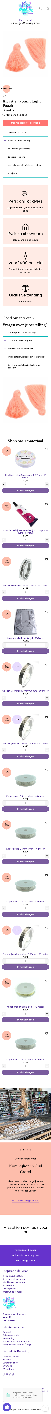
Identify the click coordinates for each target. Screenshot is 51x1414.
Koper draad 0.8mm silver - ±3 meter (25, 1059)
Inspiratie (7, 1359)
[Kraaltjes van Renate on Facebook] (4, 1375)
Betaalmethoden (11, 1335)
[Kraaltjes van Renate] (25, 8)
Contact (7, 1332)
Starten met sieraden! (14, 1279)
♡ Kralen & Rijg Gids (13, 1276)
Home (22, 20)
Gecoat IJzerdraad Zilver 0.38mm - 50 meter (25, 690)
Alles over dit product (17, 132)
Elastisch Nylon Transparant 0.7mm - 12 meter (25, 476)
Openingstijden (10, 1362)
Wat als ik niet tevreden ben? (21, 348)
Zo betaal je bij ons (16, 157)
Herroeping (8, 1338)
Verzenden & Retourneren (16, 1341)
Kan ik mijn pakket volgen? (20, 340)
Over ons (7, 1365)
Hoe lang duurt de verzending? (22, 332)
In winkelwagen (25, 490)
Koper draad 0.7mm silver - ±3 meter (25, 901)
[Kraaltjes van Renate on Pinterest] (10, 1375)
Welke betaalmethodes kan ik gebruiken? (27, 357)
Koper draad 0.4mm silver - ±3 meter (25, 796)
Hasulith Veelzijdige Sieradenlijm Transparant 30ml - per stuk (26, 531)
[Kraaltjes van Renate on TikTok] (13, 1375)
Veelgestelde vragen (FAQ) (17, 1344)
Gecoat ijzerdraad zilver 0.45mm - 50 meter (25, 743)
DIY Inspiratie (9, 1288)
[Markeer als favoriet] (46, 449)
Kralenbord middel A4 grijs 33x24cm (25, 638)
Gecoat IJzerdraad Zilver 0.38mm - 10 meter (25, 585)
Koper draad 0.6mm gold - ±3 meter (25, 1006)
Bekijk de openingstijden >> (25, 1200)
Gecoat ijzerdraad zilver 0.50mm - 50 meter (25, 954)
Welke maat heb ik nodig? (20, 140)
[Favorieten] (44, 8)
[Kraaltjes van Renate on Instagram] (7, 1375)
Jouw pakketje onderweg (19, 148)
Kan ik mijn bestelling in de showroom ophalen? (25, 366)
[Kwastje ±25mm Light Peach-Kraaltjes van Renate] (26, 54)
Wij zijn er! (12, 173)
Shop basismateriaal (25, 440)
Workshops (8, 1285)
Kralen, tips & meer (12, 1291)
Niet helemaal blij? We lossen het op (24, 165)
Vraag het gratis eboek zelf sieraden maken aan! (25, 1409)
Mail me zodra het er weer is (25, 122)
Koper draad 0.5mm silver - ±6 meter (25, 848)
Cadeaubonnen (11, 1356)
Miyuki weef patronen (14, 1282)
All (30, 20)
